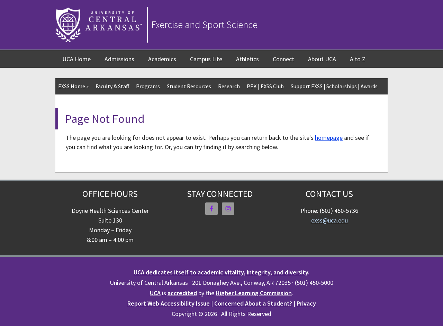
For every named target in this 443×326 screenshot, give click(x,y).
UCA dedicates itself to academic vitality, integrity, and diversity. (221, 272)
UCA (155, 293)
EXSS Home (73, 86)
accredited (182, 293)
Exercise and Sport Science (204, 24)
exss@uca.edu (329, 220)
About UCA (322, 59)
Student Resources (189, 86)
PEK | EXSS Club (265, 86)
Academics (162, 59)
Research (229, 86)
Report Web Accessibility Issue (168, 303)
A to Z (357, 59)
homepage (329, 138)
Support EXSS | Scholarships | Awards (334, 86)
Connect (283, 59)
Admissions (119, 59)
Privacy (306, 303)
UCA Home (76, 59)
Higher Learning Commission (254, 293)
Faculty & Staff (112, 86)
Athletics (247, 59)
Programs (148, 86)
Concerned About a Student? (253, 303)
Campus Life (206, 59)
